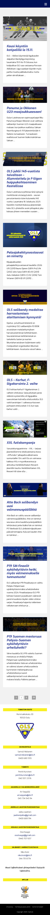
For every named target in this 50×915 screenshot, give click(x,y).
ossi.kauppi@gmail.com (25, 835)
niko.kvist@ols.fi (25, 855)
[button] (45, 4)
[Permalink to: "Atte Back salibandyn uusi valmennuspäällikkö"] (25, 490)
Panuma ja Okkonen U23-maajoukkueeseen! (24, 110)
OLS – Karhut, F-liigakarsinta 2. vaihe (22, 382)
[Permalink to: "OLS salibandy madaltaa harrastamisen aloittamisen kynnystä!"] (25, 297)
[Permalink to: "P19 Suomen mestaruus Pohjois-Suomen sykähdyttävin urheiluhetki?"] (25, 624)
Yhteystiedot (37, 907)
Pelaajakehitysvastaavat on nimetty (25, 254)
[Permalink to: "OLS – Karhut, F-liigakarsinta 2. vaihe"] (25, 368)
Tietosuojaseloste (22, 907)
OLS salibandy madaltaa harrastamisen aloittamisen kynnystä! (25, 313)
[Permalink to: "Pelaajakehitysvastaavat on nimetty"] (25, 235)
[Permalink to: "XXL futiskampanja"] (25, 429)
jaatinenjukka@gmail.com (25, 815)
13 (34, 697)
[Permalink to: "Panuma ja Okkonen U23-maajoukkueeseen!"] (25, 95)
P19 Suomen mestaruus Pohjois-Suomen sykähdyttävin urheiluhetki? (24, 642)
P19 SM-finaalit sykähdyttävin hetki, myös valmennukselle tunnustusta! (23, 571)
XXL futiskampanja (21, 443)
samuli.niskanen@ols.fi (25, 755)
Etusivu (10, 907)
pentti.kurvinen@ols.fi (25, 775)
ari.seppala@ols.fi (25, 795)
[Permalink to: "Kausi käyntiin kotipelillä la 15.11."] (25, 28)
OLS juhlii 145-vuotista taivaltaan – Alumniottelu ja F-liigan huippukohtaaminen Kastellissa (24, 178)
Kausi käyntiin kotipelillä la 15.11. (20, 48)
